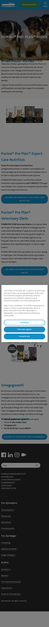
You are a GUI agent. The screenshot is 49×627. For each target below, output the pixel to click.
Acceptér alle (24, 336)
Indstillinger (24, 322)
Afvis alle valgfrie (24, 329)
